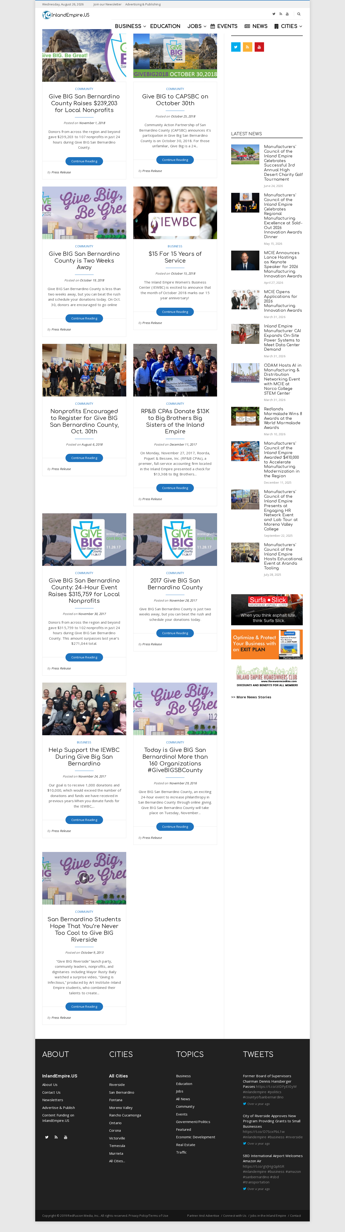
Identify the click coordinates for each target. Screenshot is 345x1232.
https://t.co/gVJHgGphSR (263, 1166)
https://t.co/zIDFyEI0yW (276, 1086)
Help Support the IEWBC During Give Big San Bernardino (84, 757)
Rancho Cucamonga (125, 1115)
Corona (115, 1130)
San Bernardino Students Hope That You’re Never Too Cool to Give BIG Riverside (84, 929)
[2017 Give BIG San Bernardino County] (175, 539)
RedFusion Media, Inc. (83, 1215)
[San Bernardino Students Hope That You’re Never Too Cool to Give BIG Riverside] (84, 878)
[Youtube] (287, 13)
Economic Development (195, 1137)
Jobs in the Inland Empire (268, 1215)
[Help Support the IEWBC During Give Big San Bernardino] (84, 709)
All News (183, 1098)
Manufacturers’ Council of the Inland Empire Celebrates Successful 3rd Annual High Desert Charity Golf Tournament (283, 163)
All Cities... (117, 1160)
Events (182, 1114)
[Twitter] (274, 13)
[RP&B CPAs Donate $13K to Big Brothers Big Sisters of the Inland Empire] (175, 370)
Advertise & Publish (58, 1107)
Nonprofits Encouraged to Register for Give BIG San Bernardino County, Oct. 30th (84, 421)
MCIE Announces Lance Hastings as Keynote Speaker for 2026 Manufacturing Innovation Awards (283, 264)
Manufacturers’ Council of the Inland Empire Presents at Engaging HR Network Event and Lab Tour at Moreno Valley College (281, 510)
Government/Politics (193, 1121)
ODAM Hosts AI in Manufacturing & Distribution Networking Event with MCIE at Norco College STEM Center (282, 379)
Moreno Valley (121, 1107)
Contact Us (51, 1092)
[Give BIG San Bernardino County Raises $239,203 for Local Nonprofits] (84, 55)
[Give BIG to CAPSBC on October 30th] (175, 55)
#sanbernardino (256, 1176)
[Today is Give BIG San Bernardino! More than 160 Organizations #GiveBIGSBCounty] (175, 709)
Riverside (117, 1084)
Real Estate (185, 1144)
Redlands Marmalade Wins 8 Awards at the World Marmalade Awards (283, 418)
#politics (275, 1091)
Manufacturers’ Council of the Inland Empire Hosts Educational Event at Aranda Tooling (283, 556)
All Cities (118, 1076)
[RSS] (281, 13)
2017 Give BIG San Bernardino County (175, 584)
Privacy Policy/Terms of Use (148, 1215)
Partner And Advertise (203, 1215)
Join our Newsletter (108, 4)
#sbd (274, 1176)
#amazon (293, 1171)
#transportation (256, 1182)
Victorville (117, 1138)
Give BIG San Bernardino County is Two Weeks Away (84, 261)
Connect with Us (235, 1215)
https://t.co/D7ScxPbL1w (264, 1131)
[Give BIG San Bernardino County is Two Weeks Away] (84, 213)
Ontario (115, 1122)
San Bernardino (121, 1092)
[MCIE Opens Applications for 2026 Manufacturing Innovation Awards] (245, 299)
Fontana (115, 1099)
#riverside (294, 1137)
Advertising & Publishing (143, 4)
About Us (50, 1084)
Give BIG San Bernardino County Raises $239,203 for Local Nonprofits (84, 103)
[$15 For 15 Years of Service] (175, 213)
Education (184, 1083)
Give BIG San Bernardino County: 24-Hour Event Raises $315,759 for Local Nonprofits (84, 591)
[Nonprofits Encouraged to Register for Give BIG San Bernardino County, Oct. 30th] (84, 370)
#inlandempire (255, 1091)
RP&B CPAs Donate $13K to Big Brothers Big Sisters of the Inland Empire (175, 421)
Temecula (117, 1145)
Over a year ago (258, 1104)
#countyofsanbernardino (263, 1097)
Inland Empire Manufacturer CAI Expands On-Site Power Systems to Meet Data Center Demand (282, 338)
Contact (295, 1215)
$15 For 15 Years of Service (175, 257)
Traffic (181, 1152)
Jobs (179, 1091)
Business (175, 246)
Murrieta (116, 1153)
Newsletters (52, 1099)
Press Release (61, 172)
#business (276, 1137)
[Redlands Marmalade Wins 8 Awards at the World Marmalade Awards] (245, 416)
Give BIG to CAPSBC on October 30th (175, 100)
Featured (183, 1129)
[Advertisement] (267, 92)
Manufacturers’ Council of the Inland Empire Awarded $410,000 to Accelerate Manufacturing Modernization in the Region (281, 459)
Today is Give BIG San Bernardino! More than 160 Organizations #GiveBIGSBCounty (175, 760)
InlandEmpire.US (59, 1076)
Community (84, 89)
